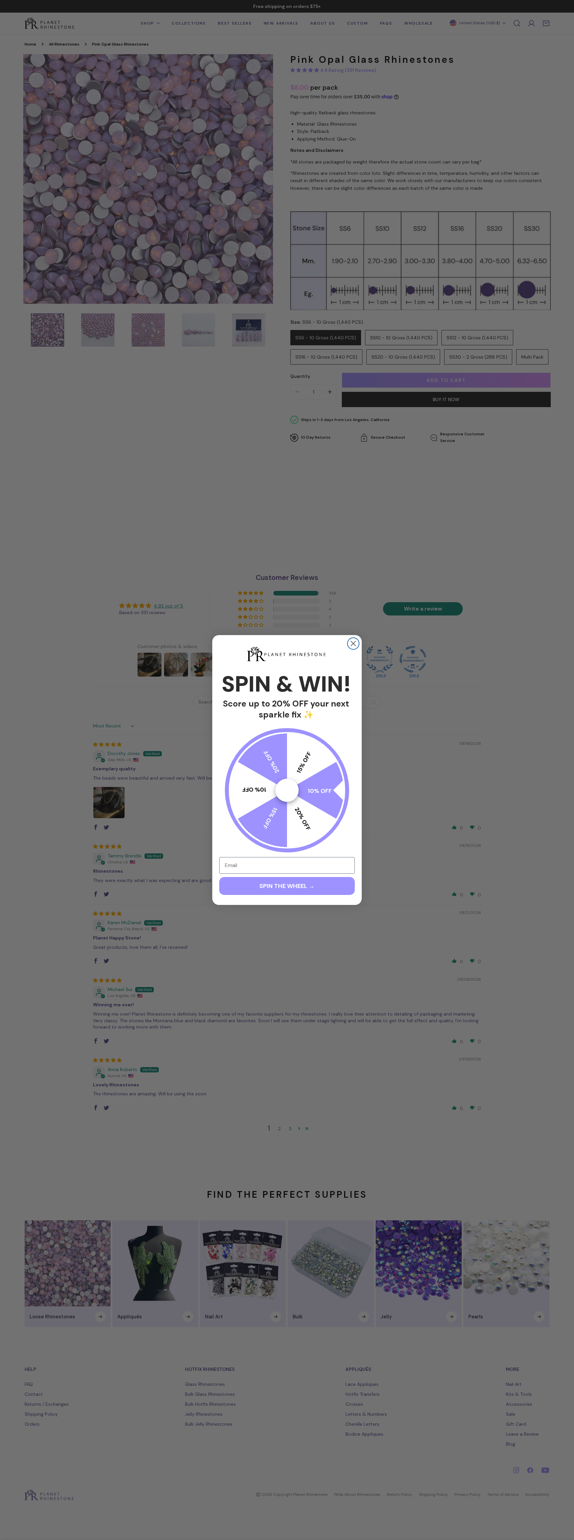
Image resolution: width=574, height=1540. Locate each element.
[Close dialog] (353, 643)
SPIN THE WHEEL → (287, 886)
